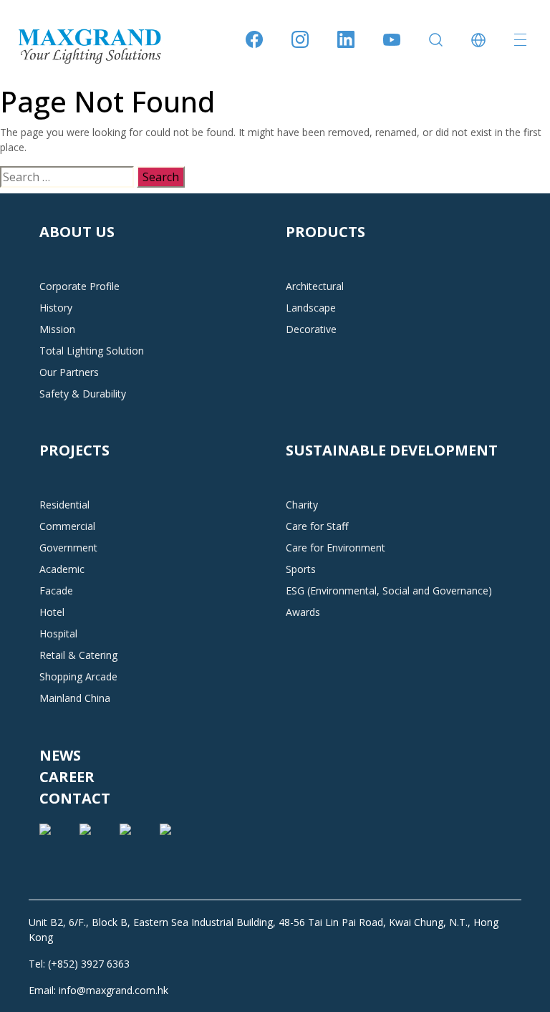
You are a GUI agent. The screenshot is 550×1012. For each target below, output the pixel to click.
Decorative (311, 329)
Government (68, 547)
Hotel (51, 612)
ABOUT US (77, 231)
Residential (64, 504)
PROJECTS (74, 450)
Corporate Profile (79, 286)
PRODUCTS (325, 231)
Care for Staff (317, 526)
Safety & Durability (82, 393)
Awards (303, 612)
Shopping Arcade (78, 676)
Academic (62, 569)
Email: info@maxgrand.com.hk (98, 990)
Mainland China (74, 698)
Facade (56, 590)
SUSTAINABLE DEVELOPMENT (392, 450)
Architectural (315, 286)
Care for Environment (335, 547)
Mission (57, 329)
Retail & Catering (78, 655)
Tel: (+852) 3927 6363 (79, 963)
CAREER (67, 776)
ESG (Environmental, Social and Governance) (389, 590)
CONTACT (74, 798)
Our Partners (69, 372)
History (55, 307)
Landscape (311, 307)
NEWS (60, 755)
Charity (302, 504)
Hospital (58, 633)
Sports (301, 569)
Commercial (67, 526)
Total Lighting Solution (91, 350)
